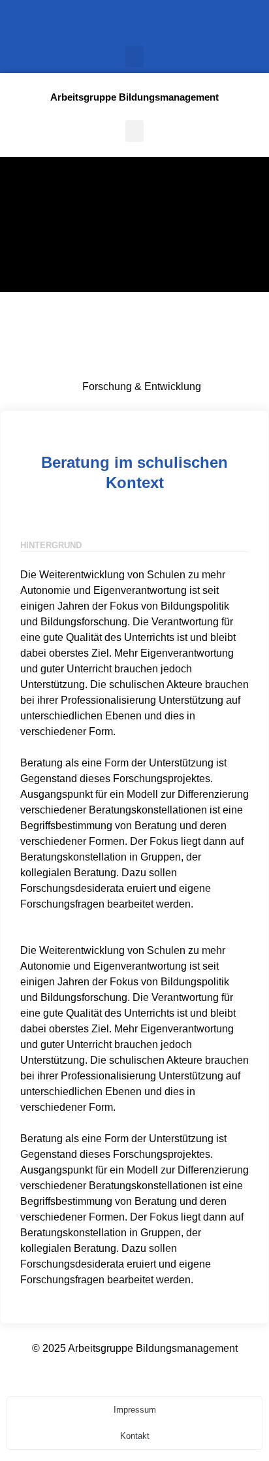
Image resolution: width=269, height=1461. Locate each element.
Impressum (135, 1410)
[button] (134, 56)
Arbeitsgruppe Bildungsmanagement (134, 97)
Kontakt (135, 1436)
